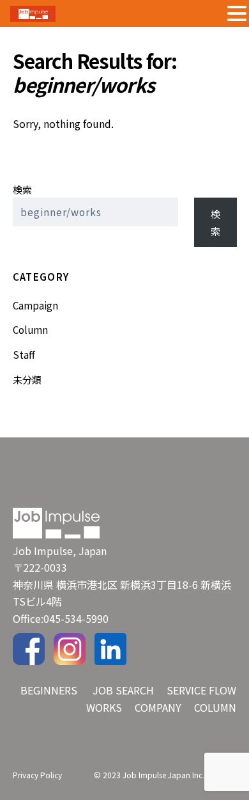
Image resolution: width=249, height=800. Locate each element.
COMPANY (158, 707)
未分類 (27, 379)
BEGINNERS (48, 690)
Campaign (35, 305)
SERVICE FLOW (201, 690)
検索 (22, 189)
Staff (24, 354)
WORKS (104, 707)
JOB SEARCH (123, 690)
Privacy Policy (37, 774)
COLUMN (215, 707)
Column (30, 329)
